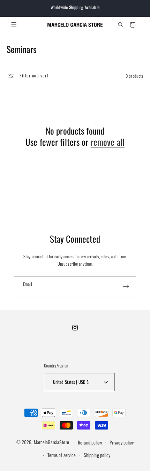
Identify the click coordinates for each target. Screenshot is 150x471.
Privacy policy (122, 442)
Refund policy (90, 442)
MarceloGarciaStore (51, 442)
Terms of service (61, 454)
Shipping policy (97, 454)
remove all (108, 142)
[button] (14, 25)
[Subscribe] (126, 286)
